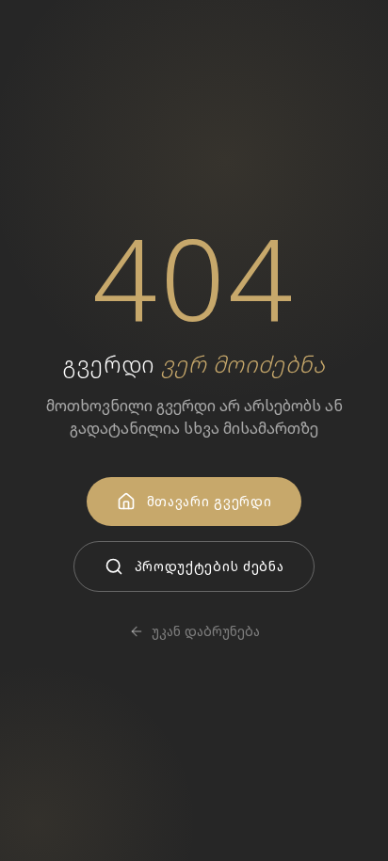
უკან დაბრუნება (206, 631)
